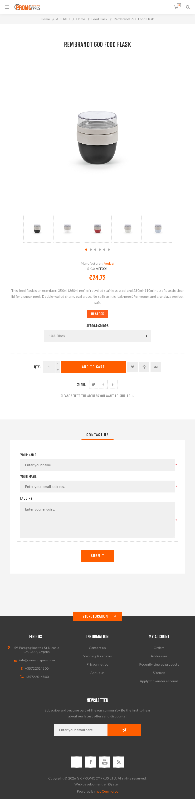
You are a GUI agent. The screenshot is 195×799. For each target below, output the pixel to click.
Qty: (37, 367)
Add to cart (93, 367)
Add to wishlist (132, 367)
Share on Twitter (93, 384)
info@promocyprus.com (37, 660)
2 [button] (91, 249)
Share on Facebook (103, 384)
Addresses (159, 656)
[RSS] (118, 762)
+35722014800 (37, 668)
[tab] (98, 435)
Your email (28, 476)
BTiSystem (112, 784)
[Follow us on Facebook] (90, 762)
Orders (159, 648)
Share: (81, 384)
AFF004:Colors (97, 326)
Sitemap (159, 673)
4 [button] (100, 249)
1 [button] (86, 249)
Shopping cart (179, 5)
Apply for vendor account (159, 681)
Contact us (97, 648)
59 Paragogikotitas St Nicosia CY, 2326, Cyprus (36, 650)
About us (97, 673)
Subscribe (124, 730)
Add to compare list (144, 367)
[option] (37, 229)
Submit (97, 556)
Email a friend (156, 367)
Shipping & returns (97, 656)
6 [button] (109, 249)
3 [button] (95, 249)
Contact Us (97, 435)
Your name (28, 455)
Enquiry (26, 498)
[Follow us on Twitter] (76, 762)
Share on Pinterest (113, 384)
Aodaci (109, 263)
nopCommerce (107, 791)
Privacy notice (97, 664)
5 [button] (104, 249)
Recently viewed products (159, 664)
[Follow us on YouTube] (104, 762)
